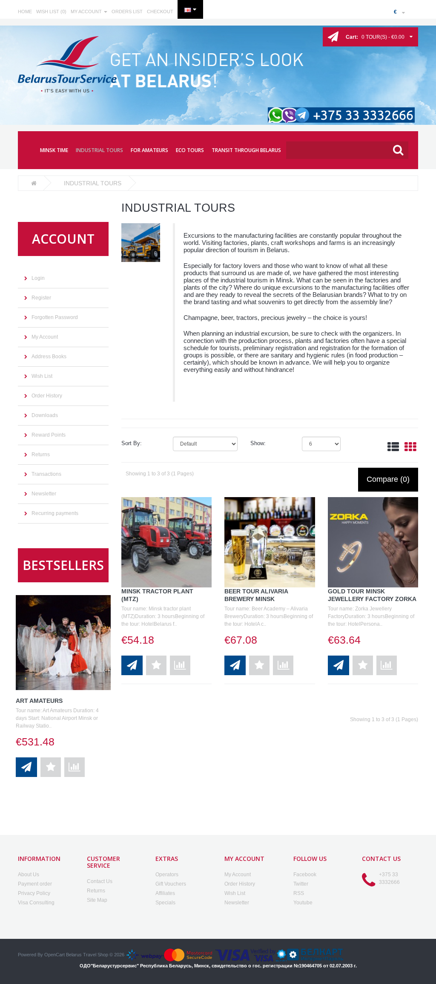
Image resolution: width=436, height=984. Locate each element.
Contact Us (99, 881)
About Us (28, 875)
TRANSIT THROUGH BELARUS (246, 150)
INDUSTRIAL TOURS (99, 150)
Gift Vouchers (170, 884)
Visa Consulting (36, 903)
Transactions (46, 474)
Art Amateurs (39, 700)
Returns (41, 454)
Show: (258, 443)
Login (38, 278)
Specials (165, 903)
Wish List (42, 376)
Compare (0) (388, 479)
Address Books (49, 357)
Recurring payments (55, 513)
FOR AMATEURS (149, 150)
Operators (166, 875)
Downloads (45, 415)
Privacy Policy (34, 893)
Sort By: (131, 443)
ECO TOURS (190, 150)
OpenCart (54, 954)
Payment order (35, 884)
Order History (47, 396)
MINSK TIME (54, 150)
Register (41, 298)
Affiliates (165, 893)
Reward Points (49, 435)
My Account (45, 337)
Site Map (97, 900)
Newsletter (44, 494)
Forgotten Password (55, 317)
